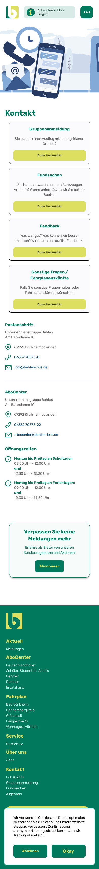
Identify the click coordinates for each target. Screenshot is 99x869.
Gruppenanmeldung (22, 783)
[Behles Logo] (12, 12)
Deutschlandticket (21, 665)
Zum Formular (49, 155)
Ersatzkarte (15, 687)
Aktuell (14, 641)
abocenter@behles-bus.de (36, 435)
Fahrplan (16, 696)
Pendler (12, 676)
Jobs (10, 760)
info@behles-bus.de (31, 367)
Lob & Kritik (15, 777)
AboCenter (18, 657)
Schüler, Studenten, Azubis (27, 671)
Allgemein (14, 794)
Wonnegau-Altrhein (21, 727)
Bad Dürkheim (17, 704)
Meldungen (15, 649)
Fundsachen (16, 788)
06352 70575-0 (26, 357)
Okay (68, 851)
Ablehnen (30, 851)
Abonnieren (49, 566)
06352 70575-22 (27, 425)
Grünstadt (14, 716)
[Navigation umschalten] (86, 12)
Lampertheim (17, 721)
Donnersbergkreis (20, 710)
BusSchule (14, 744)
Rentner (12, 682)
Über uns (16, 752)
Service (15, 736)
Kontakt (15, 769)
